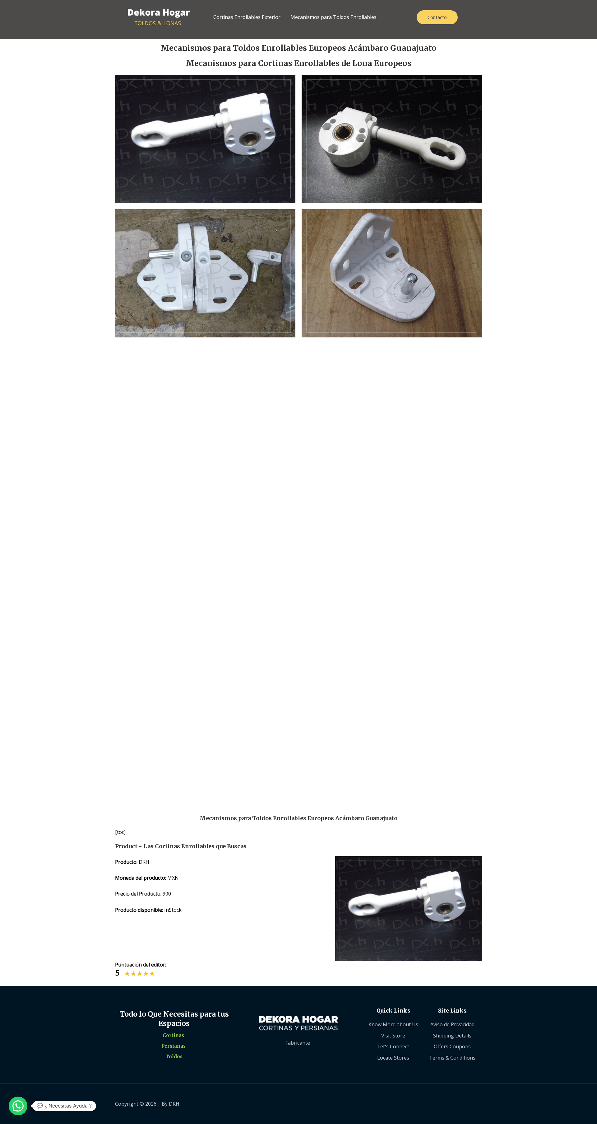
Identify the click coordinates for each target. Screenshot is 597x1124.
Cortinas (173, 1035)
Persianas (173, 1046)
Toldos (174, 1057)
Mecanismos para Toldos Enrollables (333, 17)
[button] (18, 1106)
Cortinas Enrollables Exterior (246, 17)
